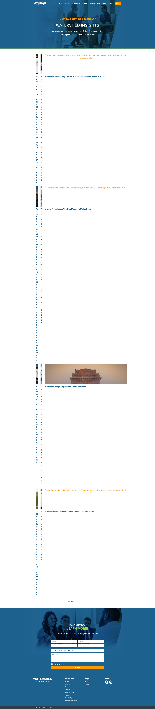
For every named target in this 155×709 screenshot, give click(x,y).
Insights (67, 4)
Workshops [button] (75, 4)
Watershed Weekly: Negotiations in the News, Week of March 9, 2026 (41, 128)
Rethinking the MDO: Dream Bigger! (41, 538)
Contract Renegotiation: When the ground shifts (37, 424)
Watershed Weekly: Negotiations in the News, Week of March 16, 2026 (37, 129)
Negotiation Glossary (71, 701)
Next (85, 601)
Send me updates (58, 664)
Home (60, 4)
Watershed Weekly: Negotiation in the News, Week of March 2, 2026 (74, 76)
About (104, 4)
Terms (87, 684)
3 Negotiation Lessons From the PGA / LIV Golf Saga (37, 553)
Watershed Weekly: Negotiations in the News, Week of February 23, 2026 (41, 266)
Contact (110, 4)
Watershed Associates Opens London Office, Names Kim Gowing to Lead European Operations (37, 285)
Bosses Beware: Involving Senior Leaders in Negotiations (69, 511)
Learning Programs (70, 687)
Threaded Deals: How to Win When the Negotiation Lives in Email (41, 436)
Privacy (87, 681)
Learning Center (95, 4)
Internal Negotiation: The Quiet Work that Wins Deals (68, 209)
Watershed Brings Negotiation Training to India (65, 386)
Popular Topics (69, 698)
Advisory (85, 4)
